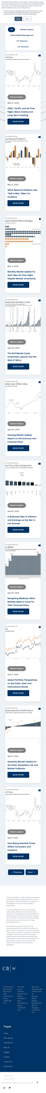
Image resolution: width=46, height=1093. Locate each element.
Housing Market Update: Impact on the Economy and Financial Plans (21, 438)
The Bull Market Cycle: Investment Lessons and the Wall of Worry (21, 356)
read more (18, 121)
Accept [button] (18, 19)
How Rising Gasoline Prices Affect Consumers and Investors (21, 846)
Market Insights (27, 29)
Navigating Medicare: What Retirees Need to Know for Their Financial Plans (21, 601)
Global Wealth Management (22, 35)
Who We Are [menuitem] (8, 1038)
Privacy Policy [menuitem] (9, 1079)
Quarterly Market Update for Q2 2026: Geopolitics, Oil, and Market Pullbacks (22, 765)
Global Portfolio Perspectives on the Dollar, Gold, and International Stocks (22, 683)
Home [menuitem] (6, 1033)
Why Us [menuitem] (7, 1047)
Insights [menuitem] (6, 1052)
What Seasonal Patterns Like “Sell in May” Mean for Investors (22, 193)
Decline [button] (27, 19)
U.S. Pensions (22, 41)
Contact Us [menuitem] (8, 1062)
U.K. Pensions (23, 47)
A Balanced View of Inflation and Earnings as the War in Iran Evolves (21, 520)
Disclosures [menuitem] (8, 1066)
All (11, 29)
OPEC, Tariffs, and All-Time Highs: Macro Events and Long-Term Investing (21, 111)
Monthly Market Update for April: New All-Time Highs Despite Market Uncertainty (21, 275)
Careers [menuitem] (7, 1057)
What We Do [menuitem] (8, 1043)
